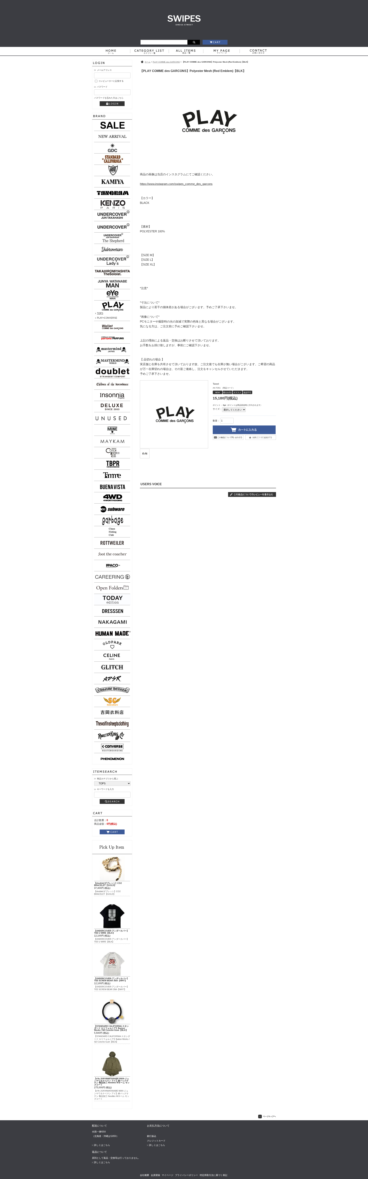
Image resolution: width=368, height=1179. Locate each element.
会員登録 (155, 1175)
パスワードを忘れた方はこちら (108, 98)
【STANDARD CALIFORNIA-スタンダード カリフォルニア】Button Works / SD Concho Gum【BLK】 (111, 1028)
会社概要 (144, 1175)
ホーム (147, 62)
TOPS (100, 313)
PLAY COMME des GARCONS (166, 62)
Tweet (216, 384)
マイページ (167, 1175)
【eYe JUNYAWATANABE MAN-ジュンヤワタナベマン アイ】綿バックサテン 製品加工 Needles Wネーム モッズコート (112, 1081)
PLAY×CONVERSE (107, 318)
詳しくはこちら (102, 1145)
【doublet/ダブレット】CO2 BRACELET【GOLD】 (108, 884)
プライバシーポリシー (186, 1175)
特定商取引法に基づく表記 (213, 1175)
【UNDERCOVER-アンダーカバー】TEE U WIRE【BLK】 (111, 932)
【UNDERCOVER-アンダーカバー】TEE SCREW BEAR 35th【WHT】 (111, 979)
